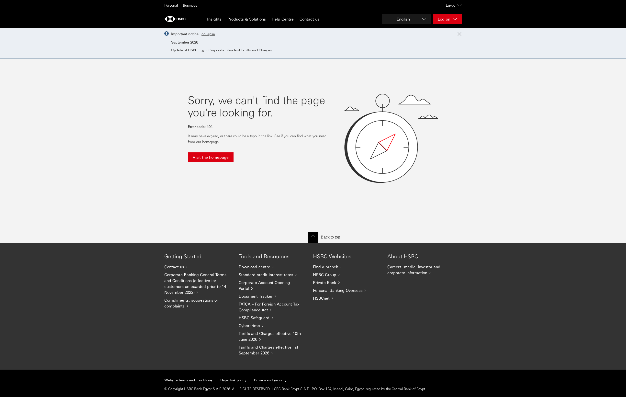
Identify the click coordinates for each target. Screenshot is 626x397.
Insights (214, 19)
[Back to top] (313, 237)
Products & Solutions (246, 19)
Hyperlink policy (233, 380)
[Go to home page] (176, 19)
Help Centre (283, 19)
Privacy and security (270, 380)
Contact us (309, 19)
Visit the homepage (211, 157)
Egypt (450, 5)
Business (190, 5)
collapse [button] (208, 34)
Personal (171, 5)
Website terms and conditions (188, 380)
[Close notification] (459, 34)
